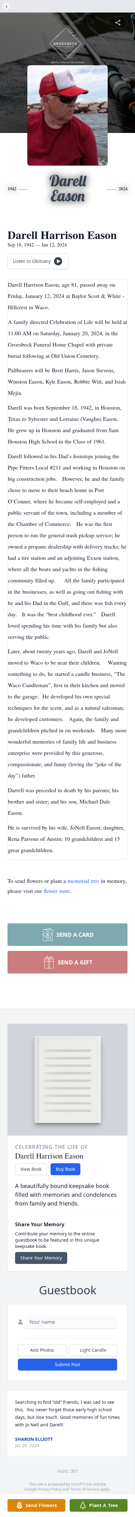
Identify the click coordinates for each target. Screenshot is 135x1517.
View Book (30, 1169)
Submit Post (67, 1364)
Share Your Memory (41, 1258)
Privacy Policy (50, 1489)
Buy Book (65, 1169)
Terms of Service (84, 1489)
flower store (57, 890)
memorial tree (83, 880)
